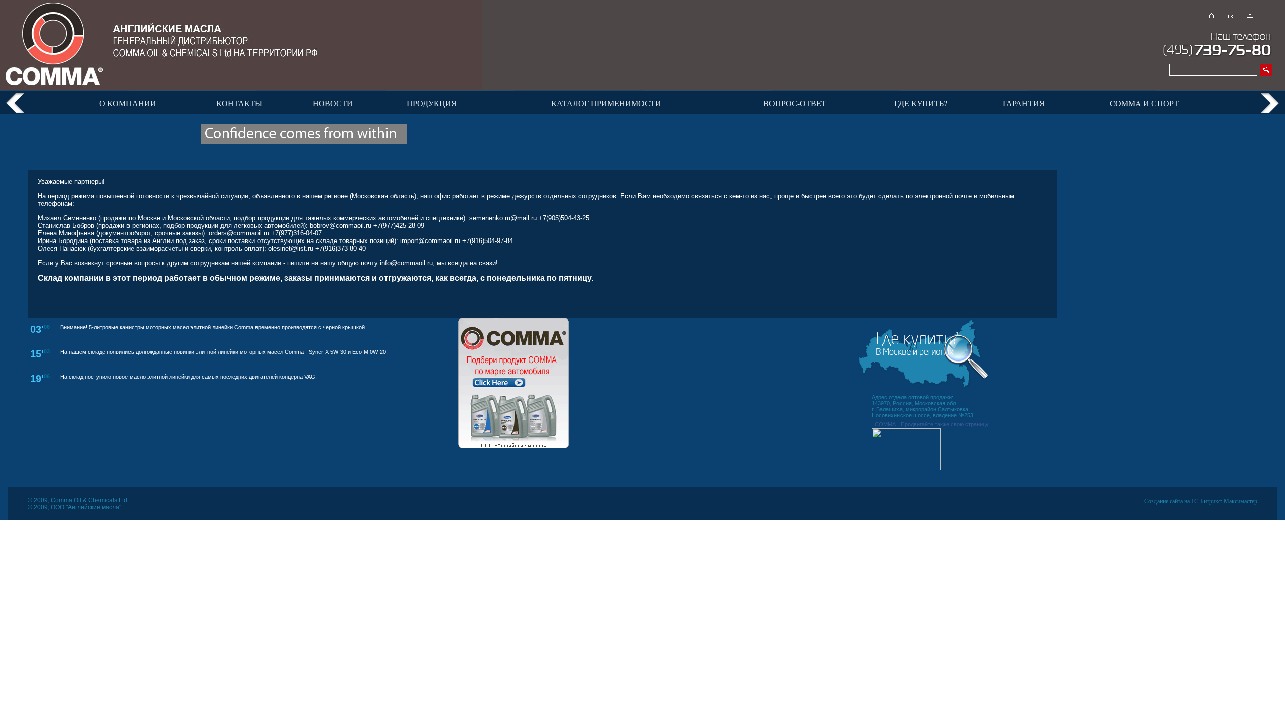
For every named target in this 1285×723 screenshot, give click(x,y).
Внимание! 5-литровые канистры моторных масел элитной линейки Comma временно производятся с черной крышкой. (213, 327)
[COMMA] (906, 468)
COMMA (885, 424)
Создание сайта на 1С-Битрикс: (1183, 501)
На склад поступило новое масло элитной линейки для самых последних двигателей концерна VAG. (188, 377)
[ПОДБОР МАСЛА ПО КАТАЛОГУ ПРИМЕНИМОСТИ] (513, 446)
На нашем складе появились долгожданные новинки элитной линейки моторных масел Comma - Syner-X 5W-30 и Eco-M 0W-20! (224, 352)
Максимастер (1240, 501)
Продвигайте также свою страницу (945, 424)
